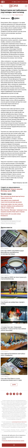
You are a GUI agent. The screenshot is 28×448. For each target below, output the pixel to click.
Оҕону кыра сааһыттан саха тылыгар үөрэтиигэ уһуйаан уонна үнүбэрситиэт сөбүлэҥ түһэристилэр (12, 206)
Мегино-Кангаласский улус (8, 223)
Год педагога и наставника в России (10, 221)
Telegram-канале (15, 189)
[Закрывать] (26, 433)
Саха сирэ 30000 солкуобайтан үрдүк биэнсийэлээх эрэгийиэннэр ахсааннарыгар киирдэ (12, 252)
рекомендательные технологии (19, 421)
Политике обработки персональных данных (13, 440)
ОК (14, 445)
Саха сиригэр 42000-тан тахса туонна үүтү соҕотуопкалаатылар (14, 278)
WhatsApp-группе (6, 191)
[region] (14, 440)
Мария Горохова (19, 14)
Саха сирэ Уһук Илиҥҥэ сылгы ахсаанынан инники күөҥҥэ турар (11, 379)
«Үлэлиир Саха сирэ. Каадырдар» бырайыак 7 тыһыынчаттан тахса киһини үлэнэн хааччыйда (13, 328)
